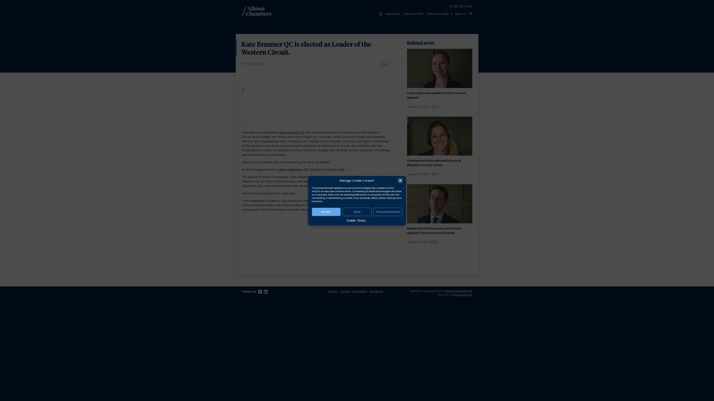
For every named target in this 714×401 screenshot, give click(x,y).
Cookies (351, 220)
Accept (326, 212)
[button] (400, 180)
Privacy (362, 220)
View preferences (388, 212)
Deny (357, 212)
